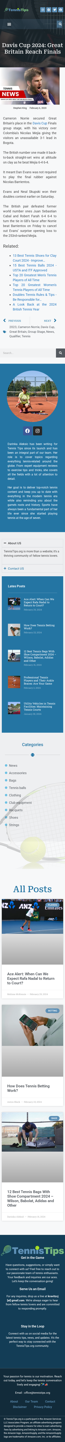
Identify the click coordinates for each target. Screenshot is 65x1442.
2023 (13, 327)
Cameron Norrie (29, 327)
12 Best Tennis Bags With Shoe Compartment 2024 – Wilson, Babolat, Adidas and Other (40, 656)
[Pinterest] (48, 9)
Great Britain (18, 331)
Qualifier (14, 336)
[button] (9, 24)
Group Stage (36, 331)
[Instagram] (42, 9)
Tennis (26, 336)
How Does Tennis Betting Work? (39, 627)
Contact (50, 1401)
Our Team (31, 1401)
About (14, 1401)
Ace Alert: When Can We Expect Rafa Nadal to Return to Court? (39, 602)
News (50, 331)
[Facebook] (60, 9)
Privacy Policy (43, 1407)
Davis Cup (40, 123)
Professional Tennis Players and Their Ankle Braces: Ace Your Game (39, 680)
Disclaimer (20, 1407)
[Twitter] (54, 9)
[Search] (60, 24)
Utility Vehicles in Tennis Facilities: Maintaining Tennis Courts (39, 706)
